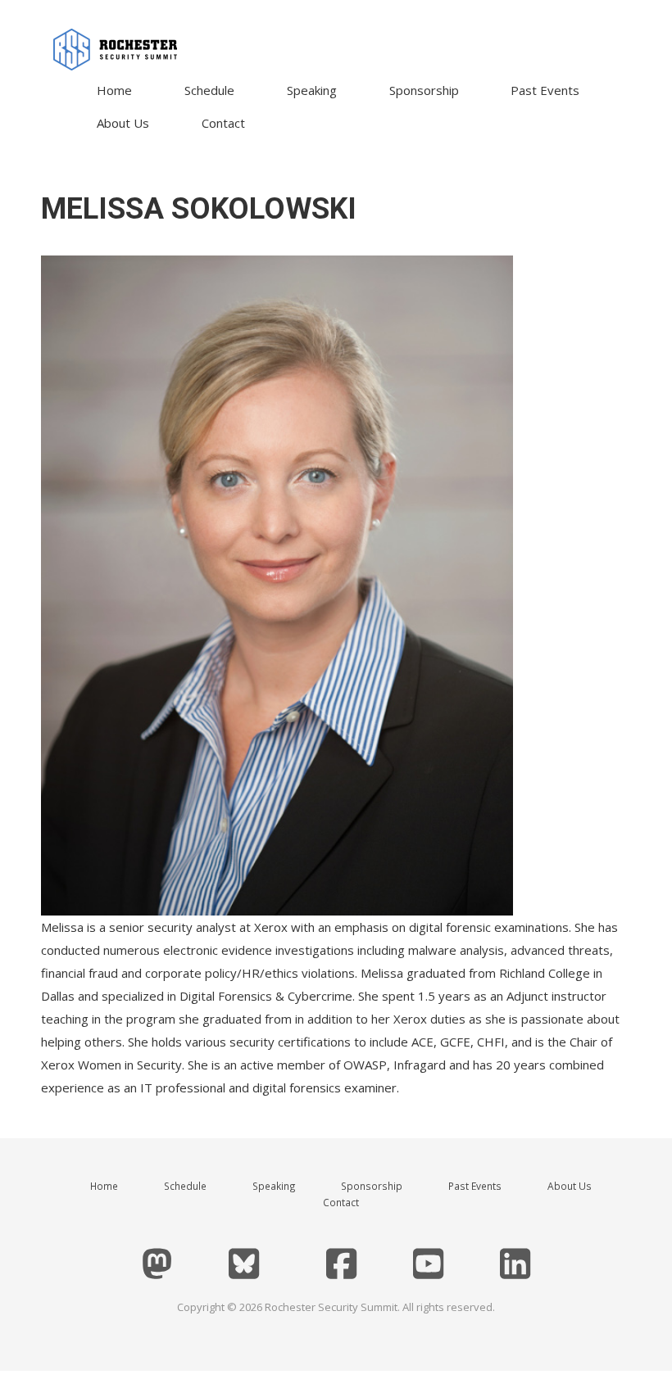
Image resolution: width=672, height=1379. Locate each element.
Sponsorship (424, 90)
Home (114, 90)
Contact (223, 123)
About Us (123, 123)
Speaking (312, 90)
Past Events (545, 90)
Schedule (209, 90)
